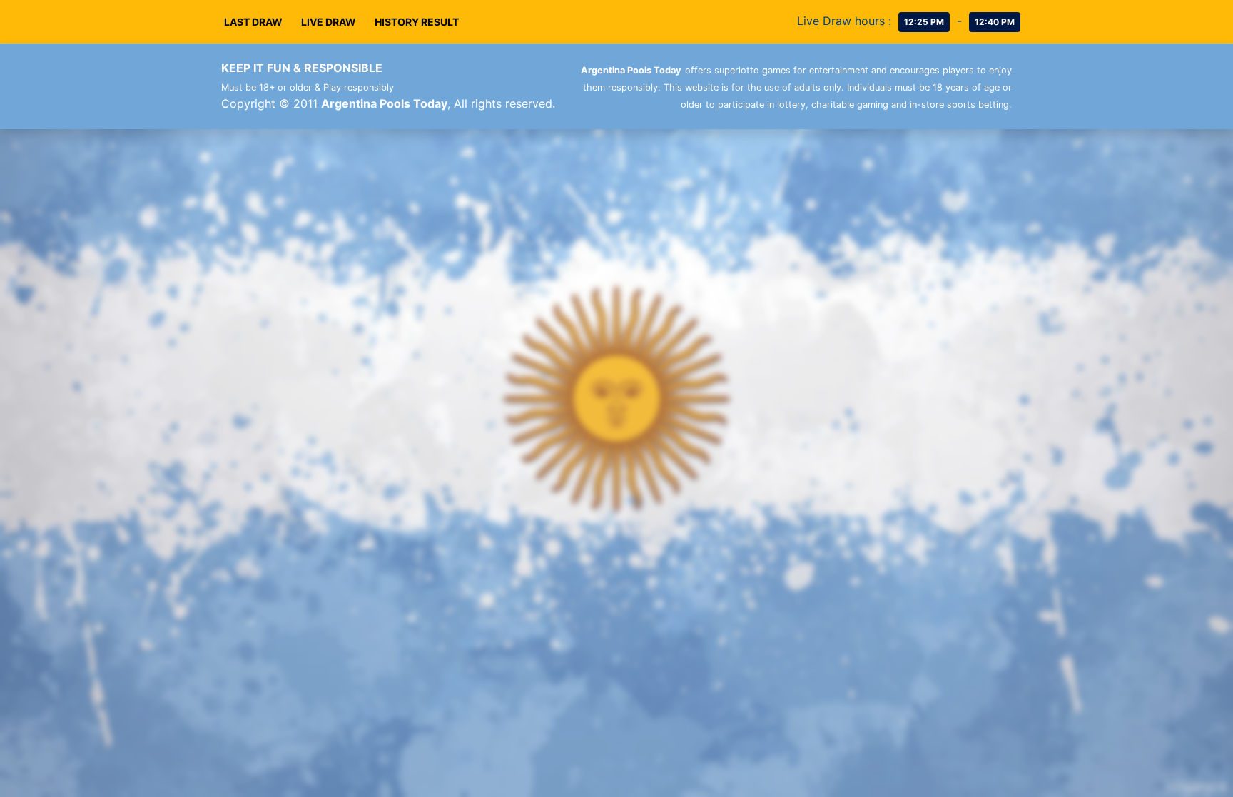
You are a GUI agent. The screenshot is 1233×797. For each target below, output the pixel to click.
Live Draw (328, 22)
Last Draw (253, 22)
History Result (417, 22)
